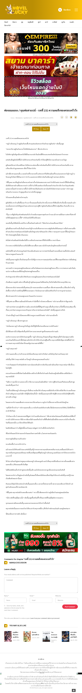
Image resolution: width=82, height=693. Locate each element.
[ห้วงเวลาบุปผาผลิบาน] (27, 636)
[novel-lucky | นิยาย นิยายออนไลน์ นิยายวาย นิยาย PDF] (16, 10)
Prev (37, 129)
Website (58, 596)
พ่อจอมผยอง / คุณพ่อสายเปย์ (24, 118)
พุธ (22, 22)
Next (45, 129)
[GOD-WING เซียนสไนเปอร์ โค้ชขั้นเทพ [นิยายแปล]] (65, 636)
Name (6, 596)
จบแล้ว (72, 22)
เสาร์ (46, 22)
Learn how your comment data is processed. (45, 618)
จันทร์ (6, 22)
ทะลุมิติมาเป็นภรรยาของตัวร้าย (15, 634)
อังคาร (14, 22)
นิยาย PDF (7, 25)
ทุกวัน (63, 22)
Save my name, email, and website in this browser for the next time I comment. (14, 608)
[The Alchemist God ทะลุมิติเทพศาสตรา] (46, 636)
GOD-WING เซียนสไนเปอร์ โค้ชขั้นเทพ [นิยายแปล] (73, 637)
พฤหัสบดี (30, 22)
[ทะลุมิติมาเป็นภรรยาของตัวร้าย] (8, 636)
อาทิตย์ (54, 22)
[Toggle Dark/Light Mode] (75, 117)
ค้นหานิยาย (67, 10)
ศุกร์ (39, 22)
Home (12, 118)
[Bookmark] (71, 117)
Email (31, 596)
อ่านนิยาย (41, 659)
